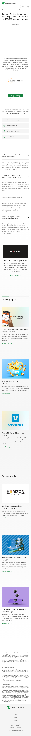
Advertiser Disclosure (25, 6)
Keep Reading (15, 96)
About (15, 717)
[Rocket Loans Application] (15, 251)
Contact (16, 720)
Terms (15, 714)
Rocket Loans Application (15, 260)
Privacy (15, 712)
